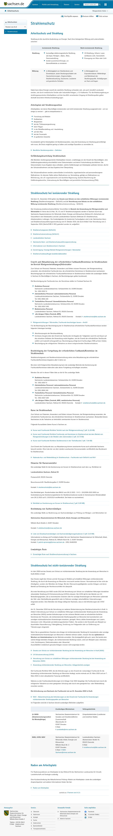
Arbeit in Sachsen (65, 818)
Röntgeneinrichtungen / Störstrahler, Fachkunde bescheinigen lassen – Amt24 (60, 322)
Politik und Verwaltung (50, 5)
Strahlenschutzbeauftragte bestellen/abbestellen (50, 254)
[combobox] (90, 4)
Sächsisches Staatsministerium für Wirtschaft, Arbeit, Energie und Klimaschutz (70, 814)
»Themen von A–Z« (73, 792)
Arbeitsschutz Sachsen (19, 825)
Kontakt (35, 817)
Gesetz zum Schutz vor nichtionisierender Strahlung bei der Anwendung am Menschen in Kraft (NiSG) (68, 650)
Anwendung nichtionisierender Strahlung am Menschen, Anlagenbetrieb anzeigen (61, 665)
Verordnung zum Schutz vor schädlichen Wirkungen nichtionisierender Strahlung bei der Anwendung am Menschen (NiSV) (69, 660)
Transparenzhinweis (39, 829)
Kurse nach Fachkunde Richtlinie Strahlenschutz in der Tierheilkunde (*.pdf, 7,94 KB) (62, 441)
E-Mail (90, 817)
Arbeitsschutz (13, 10)
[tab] (16, 808)
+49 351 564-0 (19, 822)
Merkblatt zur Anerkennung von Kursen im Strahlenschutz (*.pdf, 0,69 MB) (59, 503)
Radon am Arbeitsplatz (41, 788)
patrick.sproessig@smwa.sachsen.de (51, 542)
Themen (66, 5)
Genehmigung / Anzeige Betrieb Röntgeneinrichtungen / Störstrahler (57, 250)
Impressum (36, 814)
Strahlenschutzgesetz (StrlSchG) (44, 230)
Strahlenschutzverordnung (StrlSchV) (46, 234)
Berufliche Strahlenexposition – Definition (47, 150)
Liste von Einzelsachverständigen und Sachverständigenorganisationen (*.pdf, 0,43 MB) (63, 534)
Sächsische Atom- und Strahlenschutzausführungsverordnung (54, 242)
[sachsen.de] (16, 4)
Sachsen (35, 5)
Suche (35, 820)
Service (76, 5)
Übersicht (36, 811)
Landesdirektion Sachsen (42, 238)
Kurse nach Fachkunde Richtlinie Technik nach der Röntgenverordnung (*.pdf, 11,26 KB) (64, 430)
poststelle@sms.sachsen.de (66, 729)
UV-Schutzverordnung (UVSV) (43, 654)
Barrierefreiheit (37, 826)
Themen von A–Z (11, 27)
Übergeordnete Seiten (99, 11)
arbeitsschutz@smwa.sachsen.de (50, 528)
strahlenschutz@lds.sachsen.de (95, 316)
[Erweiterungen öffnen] (105, 4)
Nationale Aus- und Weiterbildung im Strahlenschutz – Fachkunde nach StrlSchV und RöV (64, 457)
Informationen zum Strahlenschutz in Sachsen (49, 246)
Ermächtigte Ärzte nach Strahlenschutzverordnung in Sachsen (54, 554)
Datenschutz (37, 823)
